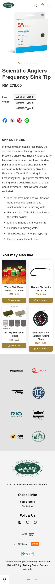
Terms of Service (13, 561)
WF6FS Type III (25, 108)
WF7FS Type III (25, 97)
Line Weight (6, 99)
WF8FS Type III (25, 102)
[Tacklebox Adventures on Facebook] (20, 523)
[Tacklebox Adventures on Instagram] (28, 523)
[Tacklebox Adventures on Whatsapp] (35, 523)
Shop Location (27, 501)
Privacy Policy (30, 561)
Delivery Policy (30, 565)
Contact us (27, 506)
